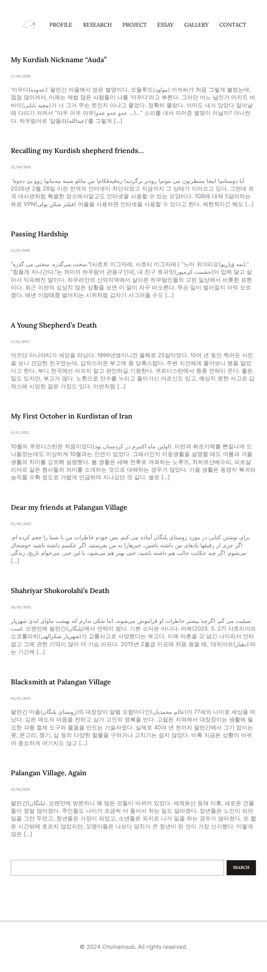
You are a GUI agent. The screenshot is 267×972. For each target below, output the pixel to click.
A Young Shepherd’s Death (54, 325)
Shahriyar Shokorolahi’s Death (60, 590)
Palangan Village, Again (49, 772)
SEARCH (241, 867)
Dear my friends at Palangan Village (69, 507)
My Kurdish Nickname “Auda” (59, 59)
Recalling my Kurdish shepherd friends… (77, 150)
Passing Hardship (39, 233)
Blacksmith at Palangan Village (61, 681)
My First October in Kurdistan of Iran (71, 416)
